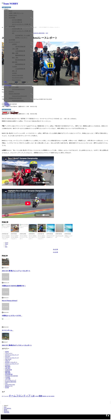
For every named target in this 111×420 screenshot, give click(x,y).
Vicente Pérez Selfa (10, 384)
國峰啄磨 (44, 396)
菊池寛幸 (52, 396)
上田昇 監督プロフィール (16, 13)
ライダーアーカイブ (14, 42)
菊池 (49, 396)
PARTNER (6, 105)
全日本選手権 (8, 374)
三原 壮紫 (15, 48)
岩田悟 (7, 351)
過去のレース (8, 386)
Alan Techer (8, 359)
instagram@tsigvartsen (18, 100)
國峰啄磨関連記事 (20, 55)
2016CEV (7, 365)
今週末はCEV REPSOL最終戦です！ (14, 286)
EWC (5, 81)
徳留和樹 (7, 371)
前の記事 (55, 249)
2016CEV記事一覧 (17, 28)
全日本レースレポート (21, 37)
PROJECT (6, 103)
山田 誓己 (7, 368)
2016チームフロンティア (12, 363)
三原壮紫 (36, 396)
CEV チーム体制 (14, 87)
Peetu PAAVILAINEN (17, 77)
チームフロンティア (10, 380)
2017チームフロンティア (12, 354)
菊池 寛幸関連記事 (20, 59)
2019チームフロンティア (12, 357)
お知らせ (7, 360)
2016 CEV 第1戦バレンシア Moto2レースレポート (41, 237)
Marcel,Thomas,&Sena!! (59, 236)
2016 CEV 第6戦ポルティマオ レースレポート (33, 237)
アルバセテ (6, 396)
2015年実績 (12, 39)
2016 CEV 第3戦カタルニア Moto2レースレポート (6, 237)
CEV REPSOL (7, 85)
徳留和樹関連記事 (20, 64)
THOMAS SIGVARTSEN (15, 98)
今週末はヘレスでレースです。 (68, 236)
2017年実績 (12, 17)
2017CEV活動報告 (17, 20)
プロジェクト (8, 353)
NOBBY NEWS (13, 15)
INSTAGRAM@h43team (18, 89)
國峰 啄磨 (15, 53)
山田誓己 (14, 44)
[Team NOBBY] (10, 3)
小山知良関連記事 (20, 68)
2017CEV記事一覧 (17, 22)
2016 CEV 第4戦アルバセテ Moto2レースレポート (15, 237)
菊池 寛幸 (15, 57)
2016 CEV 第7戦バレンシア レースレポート (24, 237)
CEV (47, 33)
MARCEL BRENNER (17, 75)
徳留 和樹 (14, 62)
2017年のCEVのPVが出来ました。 (51, 236)
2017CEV (7, 356)
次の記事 (55, 252)
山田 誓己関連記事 (20, 46)
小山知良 (14, 66)
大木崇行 (14, 73)
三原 (33, 396)
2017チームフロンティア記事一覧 (21, 24)
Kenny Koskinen (16, 79)
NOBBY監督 (8, 369)
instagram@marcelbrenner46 (19, 96)
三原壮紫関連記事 (20, 51)
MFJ (13, 33)
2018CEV (11, 91)
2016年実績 (12, 26)
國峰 (40, 396)
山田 (47, 396)
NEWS (10, 11)
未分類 (7, 387)
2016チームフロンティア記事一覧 (21, 31)
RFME (5, 102)
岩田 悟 (14, 71)
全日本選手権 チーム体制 (22, 35)
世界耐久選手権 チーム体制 (17, 83)
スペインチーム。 (8, 330)
